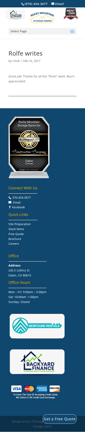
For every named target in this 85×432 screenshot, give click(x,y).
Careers (13, 244)
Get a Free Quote (60, 418)
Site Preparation (19, 224)
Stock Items (16, 229)
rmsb (16, 61)
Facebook (18, 207)
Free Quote (16, 234)
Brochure (14, 239)
